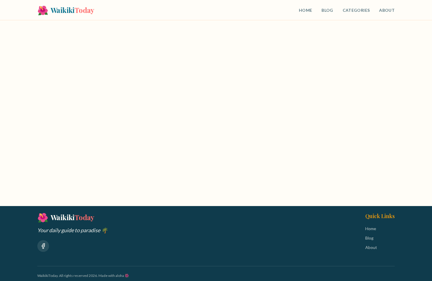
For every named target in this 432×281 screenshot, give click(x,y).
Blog (327, 10)
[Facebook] (43, 246)
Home (305, 10)
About (387, 10)
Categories (356, 10)
